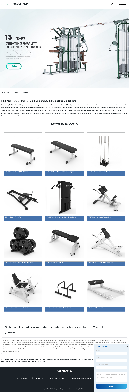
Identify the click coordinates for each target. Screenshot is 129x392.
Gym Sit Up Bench (33, 359)
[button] (106, 4)
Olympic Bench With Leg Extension (13, 359)
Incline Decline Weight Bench (81, 378)
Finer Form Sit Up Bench (21, 92)
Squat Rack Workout (80, 359)
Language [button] (122, 4)
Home (6, 92)
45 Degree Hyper (66, 359)
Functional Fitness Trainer (37, 361)
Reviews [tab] (11, 333)
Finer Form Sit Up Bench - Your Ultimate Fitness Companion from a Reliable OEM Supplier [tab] (47, 327)
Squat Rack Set (22, 361)
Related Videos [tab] (102, 327)
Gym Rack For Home (57, 378)
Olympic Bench (22, 378)
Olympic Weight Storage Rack (50, 359)
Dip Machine (38, 378)
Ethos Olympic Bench (8, 361)
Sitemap (84, 389)
